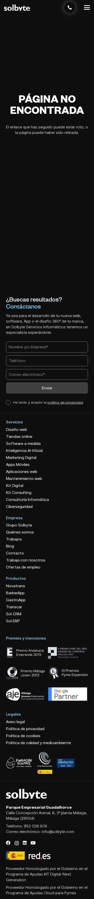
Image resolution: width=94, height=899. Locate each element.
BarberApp (15, 592)
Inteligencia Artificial (24, 450)
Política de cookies (23, 735)
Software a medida (23, 443)
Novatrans (15, 585)
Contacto (15, 553)
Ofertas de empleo (23, 567)
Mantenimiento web (24, 478)
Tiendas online (19, 436)
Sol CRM (13, 614)
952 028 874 (35, 826)
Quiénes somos (20, 532)
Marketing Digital (21, 457)
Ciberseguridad (19, 506)
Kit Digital (14, 485)
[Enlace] (69, 7)
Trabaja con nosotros (25, 560)
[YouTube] (33, 843)
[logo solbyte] (17, 8)
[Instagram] (17, 843)
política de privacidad (65, 402)
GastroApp (16, 599)
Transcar (14, 607)
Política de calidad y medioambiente (38, 742)
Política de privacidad (25, 728)
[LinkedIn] (25, 843)
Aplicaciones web (21, 471)
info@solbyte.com (58, 831)
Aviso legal (15, 721)
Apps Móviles (18, 464)
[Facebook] (8, 843)
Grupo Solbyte (19, 525)
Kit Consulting (18, 492)
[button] (87, 8)
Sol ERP (13, 621)
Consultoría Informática (27, 499)
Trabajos (14, 539)
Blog (10, 546)
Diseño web (16, 429)
